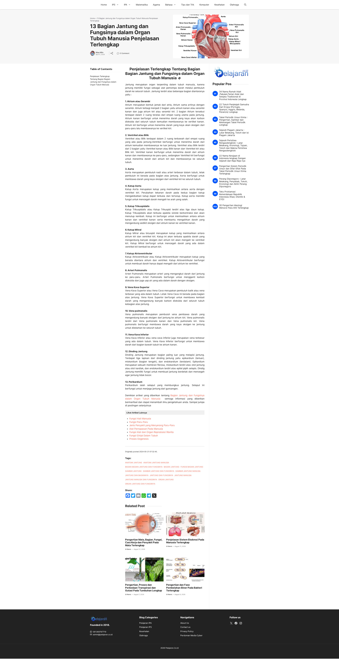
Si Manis (128, 549)
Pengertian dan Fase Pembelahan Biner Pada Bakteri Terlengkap (184, 587)
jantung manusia (182, 475)
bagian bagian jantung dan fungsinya (143, 467)
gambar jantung (133, 471)
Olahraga (234, 4)
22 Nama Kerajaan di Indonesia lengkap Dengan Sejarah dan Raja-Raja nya (232, 158)
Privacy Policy (186, 631)
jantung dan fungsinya (161, 475)
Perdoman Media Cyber (191, 635)
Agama (156, 4)
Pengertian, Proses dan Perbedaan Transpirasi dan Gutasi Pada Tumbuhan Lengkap (143, 587)
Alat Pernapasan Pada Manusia (146, 428)
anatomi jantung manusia (156, 463)
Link (119, 53)
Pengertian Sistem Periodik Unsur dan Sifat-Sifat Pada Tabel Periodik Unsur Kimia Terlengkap (232, 170)
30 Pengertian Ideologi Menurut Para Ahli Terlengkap (234, 206)
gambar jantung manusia (187, 471)
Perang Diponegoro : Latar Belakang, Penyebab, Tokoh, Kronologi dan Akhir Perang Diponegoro (233, 183)
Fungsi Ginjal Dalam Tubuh (143, 435)
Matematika (142, 4)
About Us (184, 623)
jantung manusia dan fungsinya (141, 479)
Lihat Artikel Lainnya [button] (136, 412)
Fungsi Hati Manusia (140, 418)
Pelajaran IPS (145, 627)
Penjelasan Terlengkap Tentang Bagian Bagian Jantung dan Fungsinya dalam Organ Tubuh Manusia (103, 80)
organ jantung (166, 479)
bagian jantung (171, 467)
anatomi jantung (133, 463)
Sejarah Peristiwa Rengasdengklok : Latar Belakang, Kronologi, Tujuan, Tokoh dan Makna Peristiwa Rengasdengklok (233, 145)
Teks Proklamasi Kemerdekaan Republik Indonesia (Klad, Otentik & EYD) (232, 195)
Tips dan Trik (187, 4)
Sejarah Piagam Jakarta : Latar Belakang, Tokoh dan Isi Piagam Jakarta (234, 132)
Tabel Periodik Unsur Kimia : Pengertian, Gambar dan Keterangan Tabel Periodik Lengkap (233, 121)
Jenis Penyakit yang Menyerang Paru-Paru (152, 425)
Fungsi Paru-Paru (138, 422)
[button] (245, 5)
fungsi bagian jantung (192, 467)
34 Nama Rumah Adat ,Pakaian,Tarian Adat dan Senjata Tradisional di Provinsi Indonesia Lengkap (233, 95)
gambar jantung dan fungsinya (158, 471)
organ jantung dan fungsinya (140, 484)
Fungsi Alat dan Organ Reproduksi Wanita (151, 432)
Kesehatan (219, 4)
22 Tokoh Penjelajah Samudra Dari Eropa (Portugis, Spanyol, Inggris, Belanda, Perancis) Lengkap (234, 108)
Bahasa (168, 4)
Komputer (204, 4)
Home (104, 4)
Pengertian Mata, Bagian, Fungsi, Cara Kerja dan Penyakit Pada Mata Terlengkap (143, 542)
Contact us (185, 627)
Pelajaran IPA (145, 623)
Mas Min (99, 52)
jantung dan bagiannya (136, 475)
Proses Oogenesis (139, 439)
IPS (113, 4)
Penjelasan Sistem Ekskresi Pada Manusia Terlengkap (185, 541)
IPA (125, 4)
